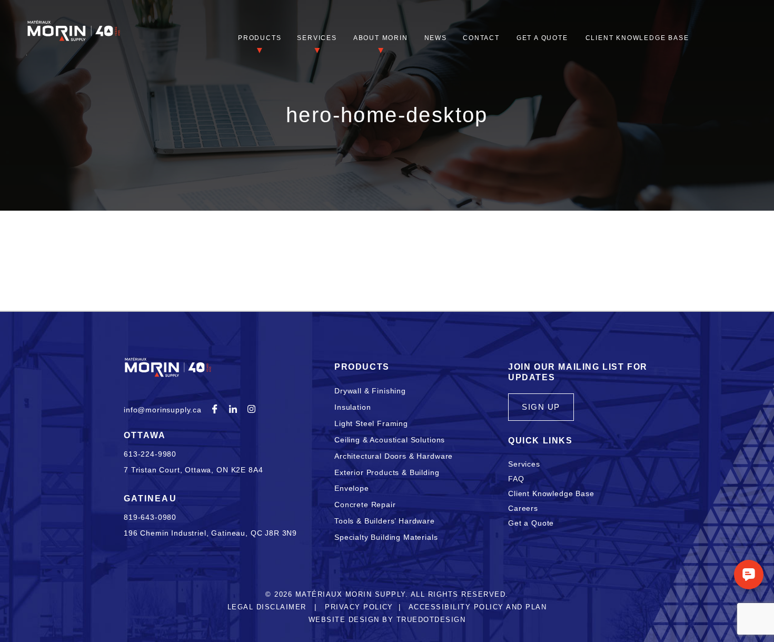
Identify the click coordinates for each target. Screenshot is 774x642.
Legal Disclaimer (266, 607)
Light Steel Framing (371, 423)
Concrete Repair (365, 504)
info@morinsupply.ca (163, 410)
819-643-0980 (150, 517)
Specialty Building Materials (386, 537)
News (435, 38)
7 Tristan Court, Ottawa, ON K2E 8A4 (193, 470)
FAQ (516, 479)
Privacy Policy (359, 607)
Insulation (352, 407)
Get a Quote (542, 38)
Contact (481, 38)
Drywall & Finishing (370, 391)
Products (259, 38)
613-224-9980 (150, 454)
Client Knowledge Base (637, 38)
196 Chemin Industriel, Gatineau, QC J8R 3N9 (210, 533)
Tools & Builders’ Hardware (384, 521)
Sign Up (541, 406)
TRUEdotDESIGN (430, 620)
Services (316, 38)
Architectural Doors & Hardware (393, 456)
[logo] (73, 39)
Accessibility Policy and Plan (478, 607)
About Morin (380, 38)
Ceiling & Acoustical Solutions (389, 440)
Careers (523, 508)
